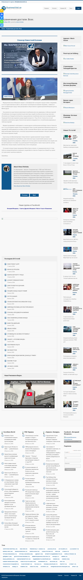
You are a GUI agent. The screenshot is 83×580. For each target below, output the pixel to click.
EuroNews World (9, 432)
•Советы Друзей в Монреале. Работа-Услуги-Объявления (35, 208)
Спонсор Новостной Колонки (29, 40)
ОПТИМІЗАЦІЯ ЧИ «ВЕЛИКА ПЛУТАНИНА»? (18, 334)
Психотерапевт (26, 564)
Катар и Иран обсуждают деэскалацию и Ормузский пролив (11, 525)
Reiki (57, 551)
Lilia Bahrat (74, 549)
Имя (66, 457)
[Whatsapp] (1, 21)
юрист (75, 566)
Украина (6, 566)
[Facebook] (1, 14)
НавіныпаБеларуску (23, 559)
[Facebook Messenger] (1, 18)
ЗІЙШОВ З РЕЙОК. (12, 328)
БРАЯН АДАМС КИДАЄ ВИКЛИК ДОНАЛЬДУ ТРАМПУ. (21, 355)
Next (34, 195)
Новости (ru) (8, 96)
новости (34, 566)
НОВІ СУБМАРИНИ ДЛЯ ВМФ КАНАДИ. (17, 318)
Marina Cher (7, 551)
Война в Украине (70, 554)
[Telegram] (1, 25)
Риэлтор (63, 564)
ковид (15, 566)
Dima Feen (23, 549)
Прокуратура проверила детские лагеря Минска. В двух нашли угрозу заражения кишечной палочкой (53, 467)
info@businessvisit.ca (21, 2)
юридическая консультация (60, 566)
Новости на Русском (28, 561)
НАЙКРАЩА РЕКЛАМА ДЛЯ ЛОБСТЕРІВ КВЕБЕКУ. (20, 307)
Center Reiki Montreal (10, 549)
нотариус (44, 566)
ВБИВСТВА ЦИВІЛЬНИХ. (13, 323)
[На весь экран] (52, 406)
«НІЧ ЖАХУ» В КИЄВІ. (12, 366)
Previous (24, 195)
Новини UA (63, 8)
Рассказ (37, 564)
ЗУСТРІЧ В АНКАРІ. (12, 296)
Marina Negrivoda (21, 551)
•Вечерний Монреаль (13, 208)
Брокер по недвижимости (53, 554)
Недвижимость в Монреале (41, 559)
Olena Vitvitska (47, 551)
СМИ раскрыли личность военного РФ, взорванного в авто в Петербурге (32, 448)
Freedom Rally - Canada (37, 549)
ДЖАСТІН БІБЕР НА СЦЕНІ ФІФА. (15, 285)
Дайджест (7, 556)
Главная (46, 8)
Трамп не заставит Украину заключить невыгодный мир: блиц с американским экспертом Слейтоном (32, 505)
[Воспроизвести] (6, 406)
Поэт (62, 561)
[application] (29, 394)
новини (23, 566)
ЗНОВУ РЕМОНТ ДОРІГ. (13, 264)
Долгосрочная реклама (22, 556)
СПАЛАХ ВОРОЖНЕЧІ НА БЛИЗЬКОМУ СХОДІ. (19, 301)
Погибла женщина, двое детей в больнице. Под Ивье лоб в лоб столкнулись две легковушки (52, 533)
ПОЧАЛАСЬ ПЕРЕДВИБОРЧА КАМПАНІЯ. (18, 312)
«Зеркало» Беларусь (52, 432)
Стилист (72, 564)
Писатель (53, 561)
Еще (71, 8)
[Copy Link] (1, 10)
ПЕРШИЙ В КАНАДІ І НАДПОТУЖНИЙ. (17, 291)
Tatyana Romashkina (10, 554)
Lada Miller (51, 549)
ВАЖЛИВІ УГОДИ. (12, 361)
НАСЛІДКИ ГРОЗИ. (12, 350)
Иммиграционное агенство (41, 556)
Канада (55, 556)
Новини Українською (10, 561)
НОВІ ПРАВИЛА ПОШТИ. (13, 344)
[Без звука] (50, 406)
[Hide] (0, 28)
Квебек (64, 556)
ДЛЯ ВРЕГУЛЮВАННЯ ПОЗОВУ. (15, 280)
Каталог (54, 8)
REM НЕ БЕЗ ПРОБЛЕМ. (13, 269)
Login (78, 8)
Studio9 (65, 551)
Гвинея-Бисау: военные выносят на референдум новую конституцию (11, 456)
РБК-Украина (29, 432)
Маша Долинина (8, 559)
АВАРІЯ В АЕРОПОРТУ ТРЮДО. (15, 275)
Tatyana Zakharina (26, 554)
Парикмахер (42, 561)
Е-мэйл (67, 452)
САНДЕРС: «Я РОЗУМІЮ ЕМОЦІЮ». (16, 339)
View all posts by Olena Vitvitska (22, 186)
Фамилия (67, 463)
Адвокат (39, 554)
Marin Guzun (34, 551)
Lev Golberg (63, 549)
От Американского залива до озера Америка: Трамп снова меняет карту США (11, 482)
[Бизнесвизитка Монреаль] (12, 8)
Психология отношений (11, 564)
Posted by (17, 22)
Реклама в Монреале (50, 564)
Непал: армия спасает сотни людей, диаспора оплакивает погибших (10, 465)
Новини (56, 559)
